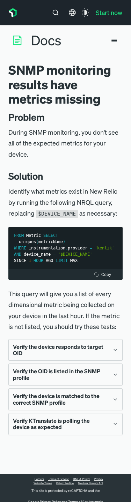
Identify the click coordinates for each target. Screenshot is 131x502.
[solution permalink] (48, 176)
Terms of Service (58, 479)
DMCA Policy (81, 479)
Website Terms (43, 483)
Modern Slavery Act (90, 483)
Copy (106, 274)
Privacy (98, 479)
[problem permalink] (49, 117)
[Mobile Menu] (114, 40)
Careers (39, 479)
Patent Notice (65, 483)
